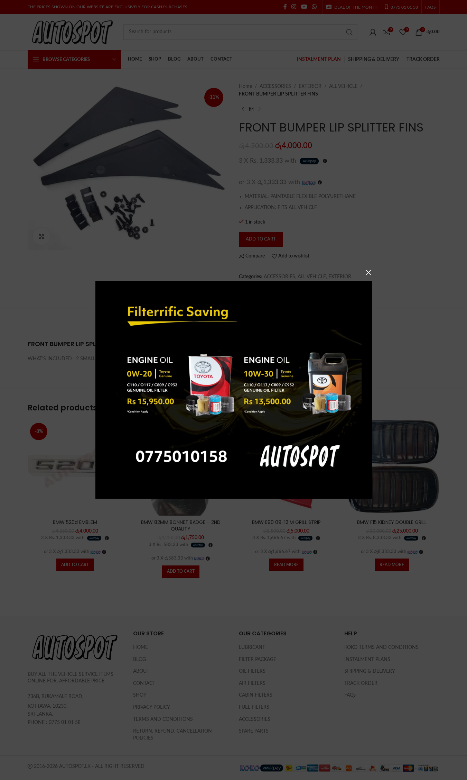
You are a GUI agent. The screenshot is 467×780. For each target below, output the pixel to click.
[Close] (368, 272)
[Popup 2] (234, 383)
